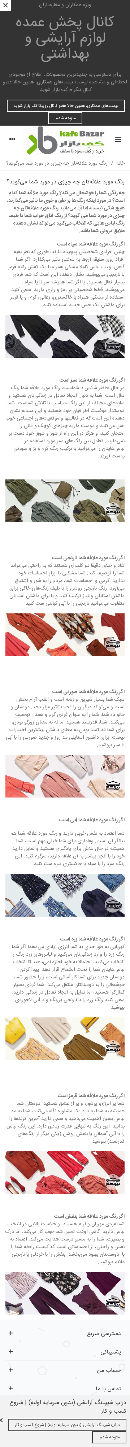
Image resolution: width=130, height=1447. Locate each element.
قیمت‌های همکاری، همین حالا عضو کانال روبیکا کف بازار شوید (65, 105)
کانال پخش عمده (65, 38)
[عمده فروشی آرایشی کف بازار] (65, 140)
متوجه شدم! (65, 118)
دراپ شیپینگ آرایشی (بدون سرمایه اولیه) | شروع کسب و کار (67, 1425)
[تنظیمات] (12, 140)
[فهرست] (118, 140)
